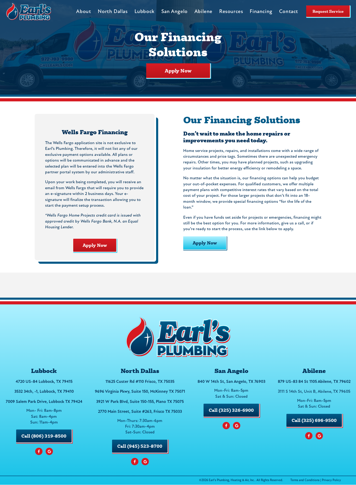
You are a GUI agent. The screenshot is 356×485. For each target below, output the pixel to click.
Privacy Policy (331, 480)
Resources (231, 11)
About (83, 11)
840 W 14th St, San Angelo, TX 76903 (231, 382)
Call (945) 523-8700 (139, 446)
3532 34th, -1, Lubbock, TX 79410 (44, 392)
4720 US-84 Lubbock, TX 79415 (44, 382)
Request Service (327, 11)
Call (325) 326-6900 (231, 410)
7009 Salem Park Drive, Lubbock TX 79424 (44, 402)
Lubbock (144, 11)
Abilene (203, 11)
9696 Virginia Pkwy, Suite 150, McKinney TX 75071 (140, 392)
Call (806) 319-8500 (43, 436)
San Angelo (174, 11)
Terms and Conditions (305, 480)
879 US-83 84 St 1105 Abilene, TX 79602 (314, 382)
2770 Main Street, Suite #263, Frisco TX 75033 (140, 412)
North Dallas (112, 11)
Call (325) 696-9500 (314, 420)
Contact (288, 11)
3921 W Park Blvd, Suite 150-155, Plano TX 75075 (140, 402)
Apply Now (178, 70)
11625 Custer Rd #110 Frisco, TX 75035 (140, 382)
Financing (261, 11)
